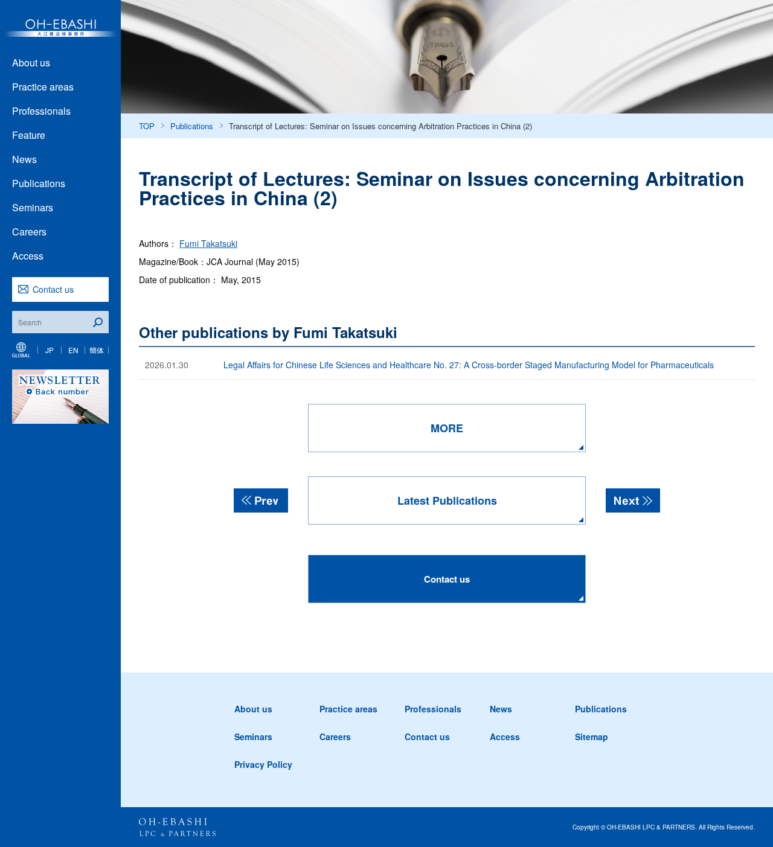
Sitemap (591, 736)
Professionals (41, 111)
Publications (38, 183)
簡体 (96, 350)
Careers (29, 231)
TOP (147, 126)
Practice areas (43, 87)
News (24, 159)
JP (49, 350)
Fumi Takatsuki (208, 243)
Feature (28, 135)
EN (73, 350)
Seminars (32, 207)
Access (27, 256)
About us (31, 62)
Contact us (53, 289)
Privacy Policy (263, 764)
